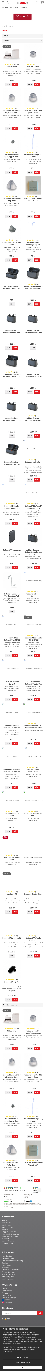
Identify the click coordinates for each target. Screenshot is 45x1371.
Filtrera (5, 36)
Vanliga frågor (7, 1225)
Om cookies (6, 1295)
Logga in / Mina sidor (9, 1232)
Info (8, 84)
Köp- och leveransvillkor (10, 1234)
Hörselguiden (7, 1256)
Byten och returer (8, 1241)
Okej (22, 1367)
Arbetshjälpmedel (8, 1272)
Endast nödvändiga (22, 1363)
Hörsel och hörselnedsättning (12, 1261)
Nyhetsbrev (6, 1293)
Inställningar (22, 1358)
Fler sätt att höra (8, 1258)
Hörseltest (5, 1267)
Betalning (5, 1239)
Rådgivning (6, 1229)
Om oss (5, 1288)
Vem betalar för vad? (9, 1274)
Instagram (8, 1302)
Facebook (8, 1300)
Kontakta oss (6, 1223)
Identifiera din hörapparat (11, 1236)
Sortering (6, 41)
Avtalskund (6, 1220)
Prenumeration (7, 1243)
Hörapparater (7, 1265)
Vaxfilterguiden (7, 1279)
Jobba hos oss (7, 1291)
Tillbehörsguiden (8, 1227)
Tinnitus (5, 1263)
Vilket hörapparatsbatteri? (11, 1270)
